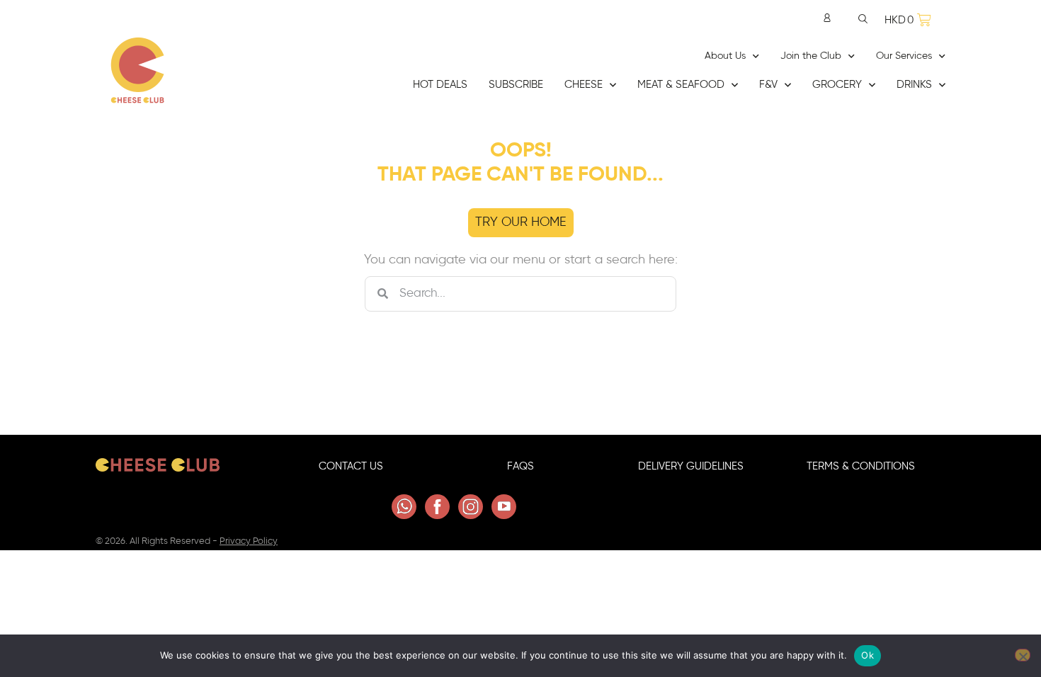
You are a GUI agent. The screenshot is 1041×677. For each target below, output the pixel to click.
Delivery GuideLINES (691, 466)
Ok (867, 655)
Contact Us (351, 466)
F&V (768, 84)
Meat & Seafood (680, 84)
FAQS (520, 466)
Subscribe (516, 84)
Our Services (904, 56)
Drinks (914, 84)
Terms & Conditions (861, 466)
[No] (1022, 655)
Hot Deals (440, 84)
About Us (725, 56)
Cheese (583, 84)
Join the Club (810, 56)
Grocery (837, 84)
